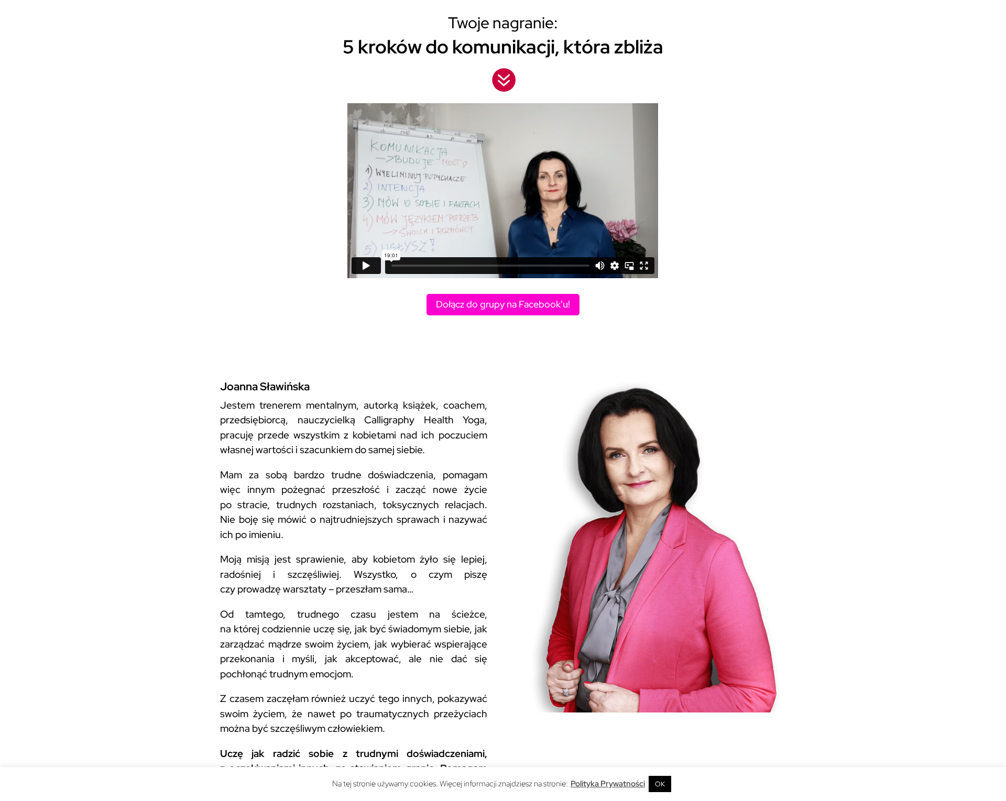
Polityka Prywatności (608, 783)
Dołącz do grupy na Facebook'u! (503, 304)
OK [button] (660, 784)
